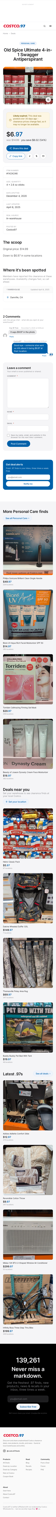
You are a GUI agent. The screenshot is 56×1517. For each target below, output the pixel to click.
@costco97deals (13, 1451)
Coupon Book (8, 1476)
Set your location (17, 801)
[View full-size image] (48, 99)
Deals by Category (10, 1470)
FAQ (42, 1470)
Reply (12, 337)
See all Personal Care (17, 518)
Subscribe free (28, 1406)
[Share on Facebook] (29, 156)
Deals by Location (10, 1466)
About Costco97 (9, 1494)
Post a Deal (45, 1463)
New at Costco (8, 1473)
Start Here (7, 1491)
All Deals (6, 1463)
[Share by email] (43, 156)
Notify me (28, 484)
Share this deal (20, 148)
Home (5, 33)
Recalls (28, 1466)
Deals (13, 33)
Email (10, 423)
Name (10, 412)
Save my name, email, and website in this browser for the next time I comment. (28, 436)
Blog (27, 1463)
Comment (12, 376)
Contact (6, 1497)
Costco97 (17, 341)
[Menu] (50, 26)
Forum (43, 1466)
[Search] (44, 26)
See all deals (43, 1073)
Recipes (29, 1470)
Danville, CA (16, 297)
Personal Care (28, 43)
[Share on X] (36, 156)
